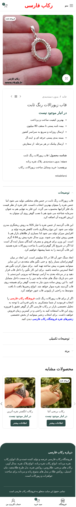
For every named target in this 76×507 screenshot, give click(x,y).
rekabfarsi (61, 175)
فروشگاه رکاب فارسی (25, 491)
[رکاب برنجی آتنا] (56, 392)
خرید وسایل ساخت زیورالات (41, 167)
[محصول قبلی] (20, 96)
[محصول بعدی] (11, 96)
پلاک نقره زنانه (34, 161)
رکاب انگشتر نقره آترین (20, 411)
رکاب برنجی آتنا (56, 411)
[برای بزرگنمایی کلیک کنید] (66, 78)
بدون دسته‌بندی (50, 96)
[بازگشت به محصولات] (16, 96)
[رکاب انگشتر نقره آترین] (20, 392)
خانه (64, 96)
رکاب (21, 167)
